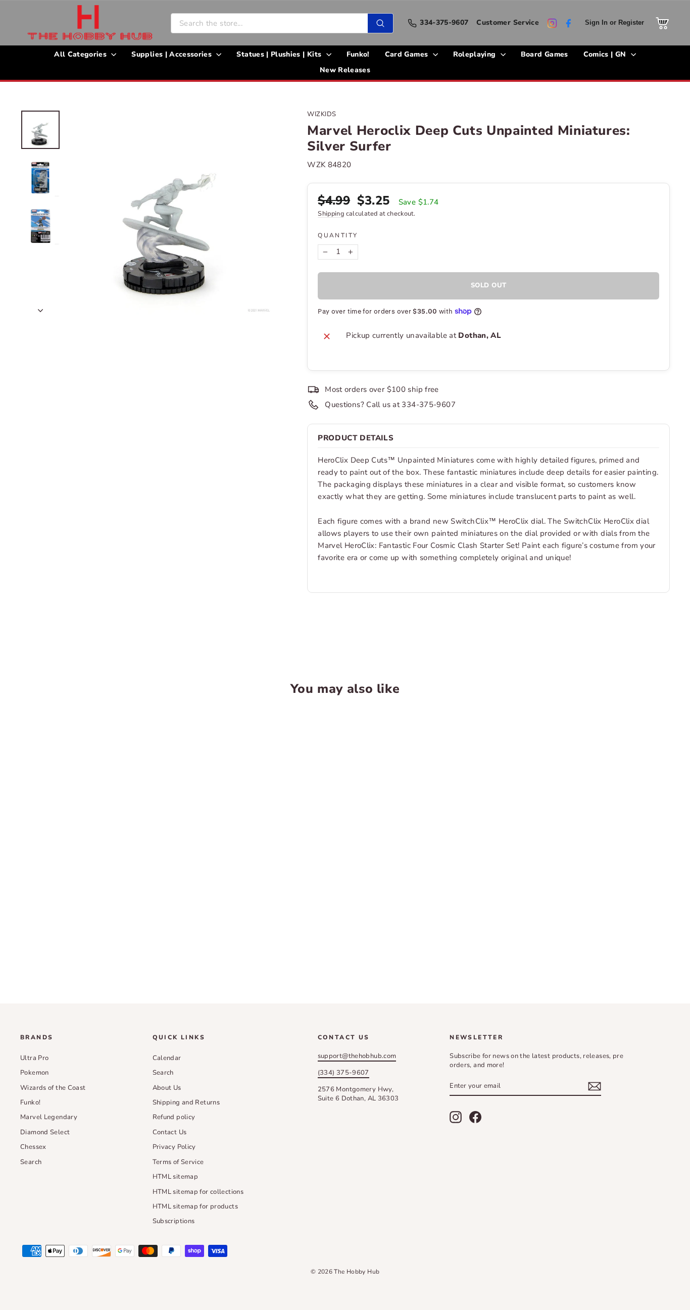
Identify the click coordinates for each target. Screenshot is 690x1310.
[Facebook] (568, 23)
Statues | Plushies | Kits (279, 54)
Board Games (544, 54)
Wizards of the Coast (53, 1087)
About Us (167, 1087)
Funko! (358, 54)
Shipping (331, 213)
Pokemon (34, 1072)
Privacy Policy (174, 1146)
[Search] (380, 23)
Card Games (407, 54)
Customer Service (507, 23)
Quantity (338, 235)
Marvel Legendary (48, 1117)
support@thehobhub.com (357, 1056)
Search (30, 1162)
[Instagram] (552, 23)
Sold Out (97, 933)
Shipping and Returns (186, 1102)
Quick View (97, 857)
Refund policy (174, 1117)
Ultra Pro (34, 1058)
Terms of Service (178, 1162)
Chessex (33, 1146)
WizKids (321, 114)
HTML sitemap (176, 1176)
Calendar (167, 1058)
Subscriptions (174, 1221)
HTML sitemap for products (195, 1206)
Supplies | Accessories (172, 54)
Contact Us (170, 1132)
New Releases (345, 70)
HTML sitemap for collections (198, 1191)
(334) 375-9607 (343, 1072)
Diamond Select (45, 1132)
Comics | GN (605, 54)
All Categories (81, 54)
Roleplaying (475, 54)
